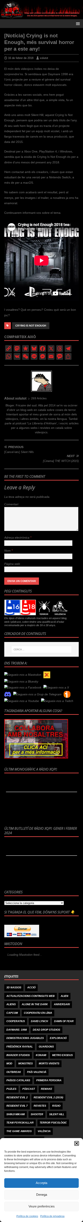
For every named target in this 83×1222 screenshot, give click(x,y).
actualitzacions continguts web (30, 996)
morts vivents (49, 1063)
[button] (76, 1143)
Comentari (11, 504)
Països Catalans (18, 1080)
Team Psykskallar (20, 1122)
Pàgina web (12, 564)
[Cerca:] (41, 649)
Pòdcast (28, 1088)
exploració (58, 1038)
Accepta (41, 1183)
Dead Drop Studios (46, 1029)
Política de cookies (27, 1216)
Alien (64, 996)
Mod (9, 1063)
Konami (41, 1055)
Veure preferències (42, 1206)
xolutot (44, 58)
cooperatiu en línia (38, 1012)
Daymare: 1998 (16, 1029)
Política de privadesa (52, 1216)
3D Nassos (13, 987)
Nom (7, 550)
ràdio (56, 1105)
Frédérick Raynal (19, 1046)
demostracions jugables (25, 1038)
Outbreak (13, 1072)
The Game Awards (19, 1131)
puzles (11, 1088)
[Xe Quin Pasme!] (41, 16)
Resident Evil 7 (17, 1105)
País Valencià (36, 1072)
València (44, 1131)
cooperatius (15, 1021)
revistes (40, 1105)
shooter (37, 1114)
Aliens (11, 1004)
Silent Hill (56, 1114)
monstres (25, 1063)
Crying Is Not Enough (30, 325)
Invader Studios (18, 1055)
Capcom (12, 1012)
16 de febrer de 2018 (20, 58)
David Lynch (39, 1021)
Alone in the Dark (35, 1004)
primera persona (49, 1080)
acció (31, 987)
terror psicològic (53, 1122)
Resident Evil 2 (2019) (48, 1097)
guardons (46, 1046)
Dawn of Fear (64, 1021)
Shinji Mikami (15, 1114)
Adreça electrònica (17, 537)
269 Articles (39, 398)
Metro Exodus (62, 1055)
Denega (41, 1194)
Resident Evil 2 (17, 1097)
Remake (46, 1088)
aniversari (62, 1004)
